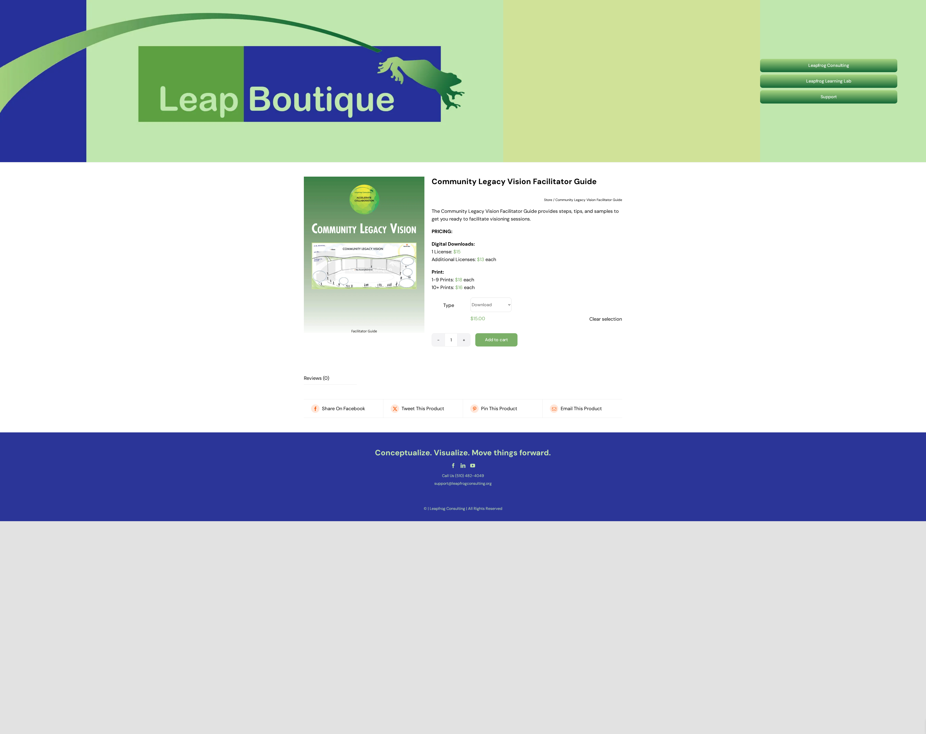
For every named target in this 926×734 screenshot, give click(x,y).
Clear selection (605, 319)
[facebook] (453, 465)
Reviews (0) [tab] (316, 378)
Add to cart (496, 340)
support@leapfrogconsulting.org (463, 483)
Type (448, 305)
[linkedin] (463, 465)
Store (548, 200)
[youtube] (472, 465)
